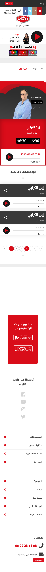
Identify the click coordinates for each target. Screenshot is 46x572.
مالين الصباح (15, 37)
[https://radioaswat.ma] (42, 68)
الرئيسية (38, 481)
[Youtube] (39, 11)
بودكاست (33, 68)
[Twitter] (30, 11)
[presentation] (2, 35)
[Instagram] (34, 11)
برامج (39, 490)
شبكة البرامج (35, 506)
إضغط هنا (38, 560)
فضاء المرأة (36, 515)
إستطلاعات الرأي (34, 454)
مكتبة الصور (36, 445)
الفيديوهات (36, 437)
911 (5, 248)
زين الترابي (35, 187)
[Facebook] (25, 11)
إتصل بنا (38, 462)
